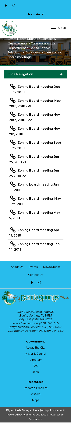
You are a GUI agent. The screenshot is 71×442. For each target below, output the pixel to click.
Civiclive (26, 414)
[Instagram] (13, 6)
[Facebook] (6, 6)
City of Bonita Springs (23, 39)
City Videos (32, 52)
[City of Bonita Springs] (9, 28)
